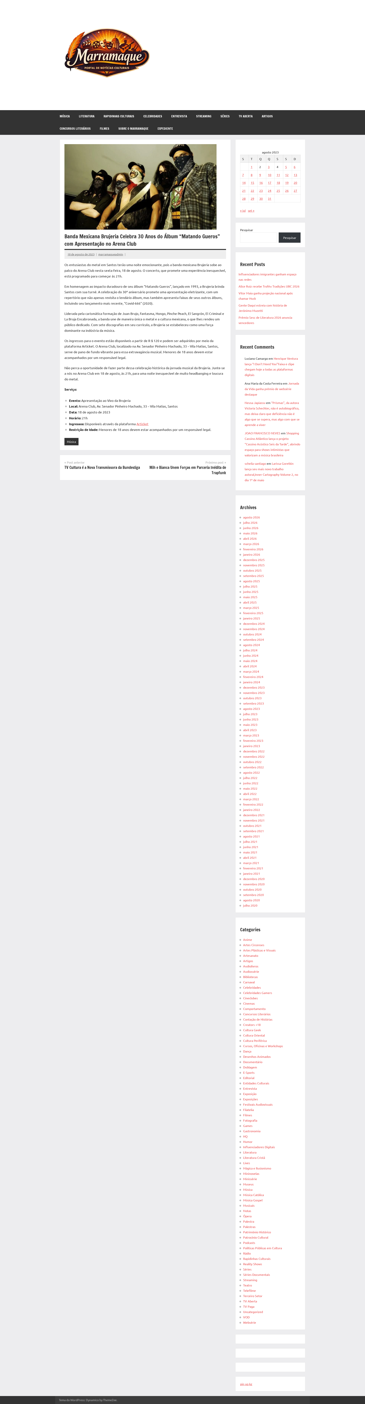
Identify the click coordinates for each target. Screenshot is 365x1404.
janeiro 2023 (251, 746)
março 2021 (251, 863)
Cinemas (249, 1003)
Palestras (249, 1227)
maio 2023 (250, 724)
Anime (247, 939)
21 (244, 190)
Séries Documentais (256, 1274)
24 (269, 190)
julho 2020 (250, 905)
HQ (245, 1136)
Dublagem (250, 1067)
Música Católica (253, 1195)
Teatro (247, 1285)
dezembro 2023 (254, 687)
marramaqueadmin (110, 254)
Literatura (86, 116)
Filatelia (248, 1110)
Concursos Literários (75, 128)
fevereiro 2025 (253, 613)
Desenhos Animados (257, 1056)
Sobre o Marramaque (133, 128)
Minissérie (250, 1179)
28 (244, 198)
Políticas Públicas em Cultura (262, 1248)
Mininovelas (251, 1173)
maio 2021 (250, 852)
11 (278, 175)
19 (287, 182)
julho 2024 (250, 650)
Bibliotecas (250, 977)
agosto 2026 (251, 517)
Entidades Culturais (256, 1083)
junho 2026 (250, 528)
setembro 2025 (253, 576)
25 (278, 190)
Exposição (249, 1094)
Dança (247, 1051)
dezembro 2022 (254, 751)
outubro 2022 (252, 762)
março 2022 (251, 799)
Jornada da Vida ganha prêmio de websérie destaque (272, 388)
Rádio (247, 1253)
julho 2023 (250, 714)
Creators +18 (252, 1024)
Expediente (165, 128)
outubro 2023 (252, 698)
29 (252, 198)
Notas (247, 1211)
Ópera (247, 1216)
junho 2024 (250, 655)
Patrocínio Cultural (255, 1237)
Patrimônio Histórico (257, 1232)
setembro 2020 (253, 895)
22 (252, 190)
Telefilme (249, 1290)
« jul (243, 210)
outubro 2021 (252, 825)
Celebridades (152, 116)
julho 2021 (250, 841)
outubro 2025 (252, 570)
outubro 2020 (252, 889)
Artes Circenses (253, 945)
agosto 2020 (251, 900)
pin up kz (246, 1384)
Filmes (104, 128)
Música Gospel (253, 1200)
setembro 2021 (253, 831)
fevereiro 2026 (253, 549)
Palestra (248, 1221)
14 (244, 182)
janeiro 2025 (251, 618)
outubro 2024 (252, 634)
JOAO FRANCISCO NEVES (262, 433)
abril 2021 (250, 857)
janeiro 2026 (251, 554)
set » (251, 210)
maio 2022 (250, 788)
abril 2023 (250, 730)
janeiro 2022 (251, 809)
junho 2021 (250, 847)
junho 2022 (250, 783)
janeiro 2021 (251, 873)
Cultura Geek (252, 1030)
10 (269, 175)
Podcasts (249, 1242)
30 (261, 198)
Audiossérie (251, 971)
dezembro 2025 (254, 560)
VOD (246, 1317)
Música (65, 116)
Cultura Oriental (254, 1035)
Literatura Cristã (254, 1157)
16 (261, 182)
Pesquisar (246, 230)
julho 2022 (250, 778)
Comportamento (254, 1009)
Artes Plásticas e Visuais (259, 950)
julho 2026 (250, 522)
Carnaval (249, 982)
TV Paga (248, 1306)
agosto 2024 (251, 645)
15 (252, 182)
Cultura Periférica (255, 1040)
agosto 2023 (251, 708)
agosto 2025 (251, 581)
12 (287, 175)
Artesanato (250, 955)
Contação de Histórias (257, 1019)
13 (295, 175)
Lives (246, 1163)
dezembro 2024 (254, 623)
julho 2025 (250, 586)
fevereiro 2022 (253, 804)
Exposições (250, 1099)
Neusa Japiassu (255, 403)
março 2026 (251, 544)
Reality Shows (252, 1264)
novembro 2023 (254, 692)
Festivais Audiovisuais (258, 1104)
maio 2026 (250, 533)
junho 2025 (250, 591)
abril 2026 (250, 538)
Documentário (252, 1062)
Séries (225, 116)
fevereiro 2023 (253, 740)
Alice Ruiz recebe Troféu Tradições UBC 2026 (269, 286)
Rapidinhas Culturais (119, 116)
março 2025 (251, 607)
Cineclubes (250, 998)
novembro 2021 (254, 820)
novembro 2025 (254, 565)
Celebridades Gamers (257, 993)
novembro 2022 (254, 756)
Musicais (249, 1205)
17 (269, 182)
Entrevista (179, 116)
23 (261, 190)
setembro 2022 (253, 767)
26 (287, 190)
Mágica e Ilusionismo (257, 1168)
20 (295, 182)
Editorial (248, 1078)
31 (269, 198)
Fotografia (250, 1120)
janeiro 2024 (251, 682)
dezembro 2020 (254, 879)
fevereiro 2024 (253, 677)
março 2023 (251, 735)
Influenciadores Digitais (259, 1147)
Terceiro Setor (252, 1296)
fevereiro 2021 (253, 868)
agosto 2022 (251, 772)
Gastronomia (251, 1131)
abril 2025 (250, 602)
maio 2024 (250, 661)
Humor (247, 1141)
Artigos (267, 116)
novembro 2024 (254, 629)
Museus (248, 1184)
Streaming (203, 116)
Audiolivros (250, 966)
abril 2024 (250, 666)
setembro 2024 (253, 639)
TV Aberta (246, 116)
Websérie (249, 1322)
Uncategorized (253, 1312)
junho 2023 (250, 719)
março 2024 (251, 671)
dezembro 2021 (254, 815)
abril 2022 (250, 794)
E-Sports (249, 1072)
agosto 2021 (251, 836)
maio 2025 (250, 597)
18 (278, 182)
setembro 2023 (253, 703)
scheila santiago (255, 463)
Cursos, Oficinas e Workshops (263, 1046)
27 (295, 190)
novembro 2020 (254, 884)
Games (247, 1125)
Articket (142, 424)
